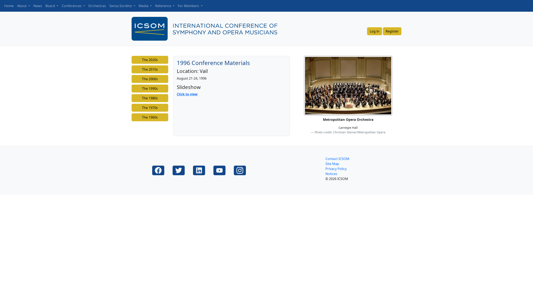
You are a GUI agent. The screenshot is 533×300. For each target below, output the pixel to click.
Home (9, 6)
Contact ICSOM (337, 158)
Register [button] (392, 31)
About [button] (22, 6)
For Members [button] (189, 6)
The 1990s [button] (150, 88)
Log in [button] (374, 31)
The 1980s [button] (150, 98)
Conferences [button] (72, 6)
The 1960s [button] (150, 117)
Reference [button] (163, 6)
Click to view (187, 94)
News (37, 6)
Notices (331, 173)
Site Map (332, 163)
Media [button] (144, 6)
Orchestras (97, 6)
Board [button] (50, 6)
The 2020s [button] (150, 60)
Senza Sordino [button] (121, 6)
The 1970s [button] (150, 107)
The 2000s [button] (150, 79)
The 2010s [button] (150, 69)
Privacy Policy (336, 168)
